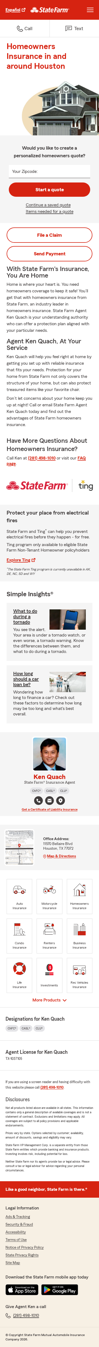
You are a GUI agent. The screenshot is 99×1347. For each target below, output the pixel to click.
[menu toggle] (90, 9)
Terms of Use (16, 1240)
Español (13, 10)
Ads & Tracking (18, 1217)
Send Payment (49, 253)
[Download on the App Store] (22, 1289)
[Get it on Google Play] (59, 1289)
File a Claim (49, 235)
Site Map (13, 1263)
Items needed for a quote (49, 211)
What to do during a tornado (25, 616)
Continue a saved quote (48, 205)
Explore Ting (18, 560)
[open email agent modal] (49, 801)
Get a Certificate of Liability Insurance (50, 809)
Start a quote (49, 189)
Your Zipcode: (25, 171)
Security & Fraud (19, 1224)
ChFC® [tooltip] (36, 790)
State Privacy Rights (22, 1255)
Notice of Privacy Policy (25, 1247)
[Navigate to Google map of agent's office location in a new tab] (60, 800)
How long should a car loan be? (26, 679)
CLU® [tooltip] (63, 790)
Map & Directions (61, 856)
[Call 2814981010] (38, 800)
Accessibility (16, 1232)
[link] (50, 10)
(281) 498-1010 (42, 458)
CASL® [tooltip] (50, 790)
